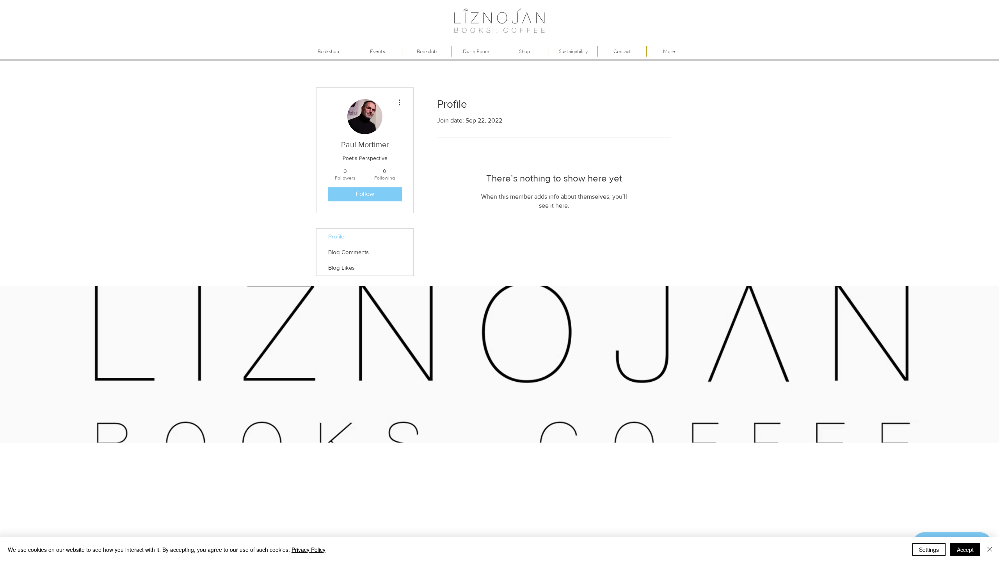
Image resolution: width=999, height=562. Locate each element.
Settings (929, 549)
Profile (336, 236)
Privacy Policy (308, 549)
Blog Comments (348, 252)
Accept (965, 549)
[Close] (989, 549)
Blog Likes (341, 267)
